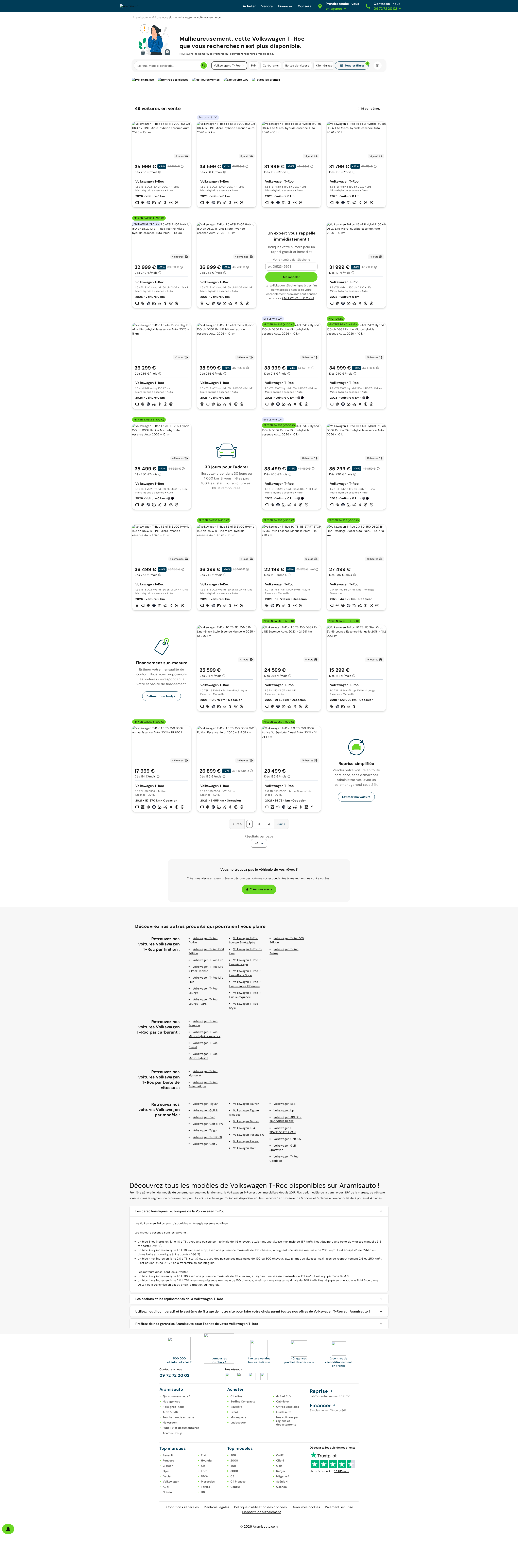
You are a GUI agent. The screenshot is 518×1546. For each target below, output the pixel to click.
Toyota (205, 1487)
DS (203, 1492)
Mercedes (208, 1481)
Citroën (168, 1466)
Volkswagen (171, 1481)
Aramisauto (140, 17)
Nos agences (171, 1401)
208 (233, 1455)
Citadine (236, 1396)
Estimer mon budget (161, 696)
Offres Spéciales (287, 1407)
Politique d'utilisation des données (260, 1507)
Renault (168, 1455)
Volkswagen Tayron (246, 1104)
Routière (236, 1407)
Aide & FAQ (170, 1412)
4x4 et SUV (284, 1396)
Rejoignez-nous (173, 1407)
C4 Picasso (238, 1481)
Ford (204, 1471)
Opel (166, 1471)
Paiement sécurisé (339, 1507)
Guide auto (284, 1412)
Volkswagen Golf (244, 1148)
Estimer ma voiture (356, 797)
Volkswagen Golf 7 (205, 1144)
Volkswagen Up (284, 1110)
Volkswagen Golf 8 (205, 1110)
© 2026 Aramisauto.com (259, 1526)
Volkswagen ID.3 (284, 1104)
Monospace (238, 1417)
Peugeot (168, 1460)
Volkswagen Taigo (205, 1130)
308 (233, 1466)
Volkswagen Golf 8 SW (208, 1124)
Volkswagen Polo (204, 1117)
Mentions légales (216, 1507)
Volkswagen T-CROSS (207, 1137)
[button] (243, 65)
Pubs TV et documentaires (181, 1428)
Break (234, 1412)
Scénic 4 (282, 1481)
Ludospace (238, 1422)
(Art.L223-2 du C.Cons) (298, 298)
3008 (234, 1471)
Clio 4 (280, 1460)
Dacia (167, 1476)
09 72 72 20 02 (174, 1375)
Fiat (203, 1455)
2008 (234, 1460)
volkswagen (186, 17)
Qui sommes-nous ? (176, 1396)
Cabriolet (282, 1401)
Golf (279, 1466)
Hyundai (206, 1460)
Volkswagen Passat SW (248, 1134)
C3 (232, 1476)
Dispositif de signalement (261, 1512)
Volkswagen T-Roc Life (208, 960)
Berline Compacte (243, 1401)
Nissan (167, 1492)
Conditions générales (182, 1507)
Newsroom (170, 1422)
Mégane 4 (283, 1476)
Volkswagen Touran (246, 1121)
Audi (166, 1487)
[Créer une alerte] (8, 1529)
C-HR (280, 1455)
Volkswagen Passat (246, 1141)
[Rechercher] (204, 65)
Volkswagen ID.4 (244, 1128)
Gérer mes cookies (306, 1507)
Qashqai (282, 1487)
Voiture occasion (163, 17)
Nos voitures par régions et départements (287, 1420)
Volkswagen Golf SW (287, 1139)
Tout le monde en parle (178, 1417)
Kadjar (281, 1471)
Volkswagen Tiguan (205, 1104)
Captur (235, 1487)
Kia (203, 1466)
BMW (204, 1476)
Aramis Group (172, 1433)
